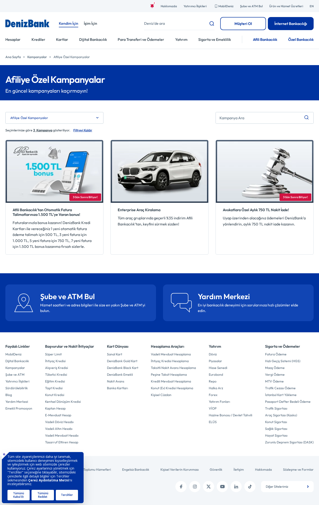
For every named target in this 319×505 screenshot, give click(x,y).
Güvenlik (216, 469)
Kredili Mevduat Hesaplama (171, 381)
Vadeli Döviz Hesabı (59, 422)
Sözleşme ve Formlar (298, 469)
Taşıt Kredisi (54, 388)
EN (312, 6)
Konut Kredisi (54, 395)
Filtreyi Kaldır (82, 130)
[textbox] (287, 486)
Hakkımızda (169, 6)
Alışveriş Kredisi (56, 368)
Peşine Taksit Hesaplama (169, 374)
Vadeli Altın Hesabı (58, 429)
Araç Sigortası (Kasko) (281, 415)
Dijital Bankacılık (93, 39)
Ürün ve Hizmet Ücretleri (286, 6)
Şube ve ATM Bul (251, 6)
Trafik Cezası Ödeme (280, 388)
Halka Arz (216, 388)
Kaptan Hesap (55, 408)
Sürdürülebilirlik (16, 388)
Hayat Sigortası (276, 435)
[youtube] (222, 486)
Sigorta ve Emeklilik (214, 39)
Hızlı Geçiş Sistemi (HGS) (282, 361)
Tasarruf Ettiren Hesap (61, 442)
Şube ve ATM (15, 374)
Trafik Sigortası (276, 408)
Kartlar (62, 39)
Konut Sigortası (276, 422)
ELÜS (213, 422)
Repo (212, 381)
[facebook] (181, 486)
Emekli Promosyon (18, 408)
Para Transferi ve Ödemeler (141, 39)
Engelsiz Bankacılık (135, 469)
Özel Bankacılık (301, 39)
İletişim (239, 469)
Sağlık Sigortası (276, 429)
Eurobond (216, 374)
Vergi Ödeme (275, 374)
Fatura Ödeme (276, 354)
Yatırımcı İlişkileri (195, 6)
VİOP (212, 408)
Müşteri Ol (243, 23)
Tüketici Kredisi (56, 374)
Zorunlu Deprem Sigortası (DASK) (289, 442)
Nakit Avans (115, 381)
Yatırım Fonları (219, 402)
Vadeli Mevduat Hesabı (61, 435)
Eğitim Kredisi (55, 381)
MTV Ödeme (274, 381)
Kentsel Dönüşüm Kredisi (63, 402)
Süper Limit (53, 354)
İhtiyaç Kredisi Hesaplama (170, 361)
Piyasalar (215, 361)
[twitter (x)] (208, 486)
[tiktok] (249, 486)
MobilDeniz (226, 6)
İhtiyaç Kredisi (55, 361)
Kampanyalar (37, 57)
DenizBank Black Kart (122, 368)
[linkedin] (236, 486)
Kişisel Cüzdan (161, 395)
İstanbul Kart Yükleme (281, 395)
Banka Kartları (117, 388)
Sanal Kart (114, 354)
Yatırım (181, 39)
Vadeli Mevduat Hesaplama (171, 354)
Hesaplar (13, 39)
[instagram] (194, 486)
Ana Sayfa (13, 57)
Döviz (213, 354)
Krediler (38, 39)
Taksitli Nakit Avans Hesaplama (173, 368)
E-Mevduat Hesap (58, 415)
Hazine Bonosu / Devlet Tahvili (230, 415)
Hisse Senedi (218, 368)
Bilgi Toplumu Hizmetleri (93, 469)
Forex (213, 395)
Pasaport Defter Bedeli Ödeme (288, 402)
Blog (8, 395)
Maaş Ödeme (275, 368)
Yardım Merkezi (16, 402)
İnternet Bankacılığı (290, 23)
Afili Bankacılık (265, 39)
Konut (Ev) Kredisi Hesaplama (172, 388)
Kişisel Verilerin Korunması (179, 469)
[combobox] (287, 486)
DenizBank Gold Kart (122, 361)
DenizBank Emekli (120, 374)
